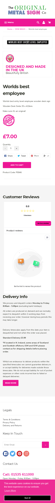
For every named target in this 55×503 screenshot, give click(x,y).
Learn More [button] (10, 490)
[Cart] (49, 22)
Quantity (7, 144)
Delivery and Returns (12, 425)
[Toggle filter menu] (47, 237)
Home (9, 29)
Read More (10, 383)
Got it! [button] (28, 498)
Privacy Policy (9, 422)
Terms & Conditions (11, 419)
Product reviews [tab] (14, 230)
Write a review (43, 223)
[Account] (44, 22)
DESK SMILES (20, 29)
